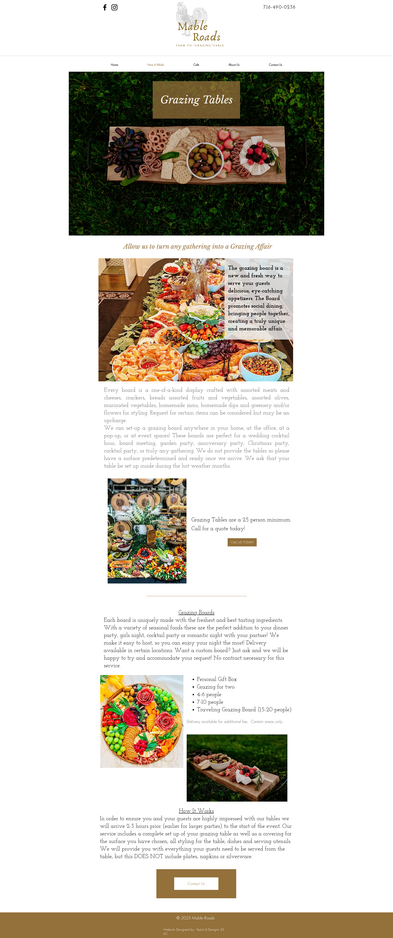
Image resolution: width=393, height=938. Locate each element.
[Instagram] (114, 7)
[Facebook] (105, 7)
